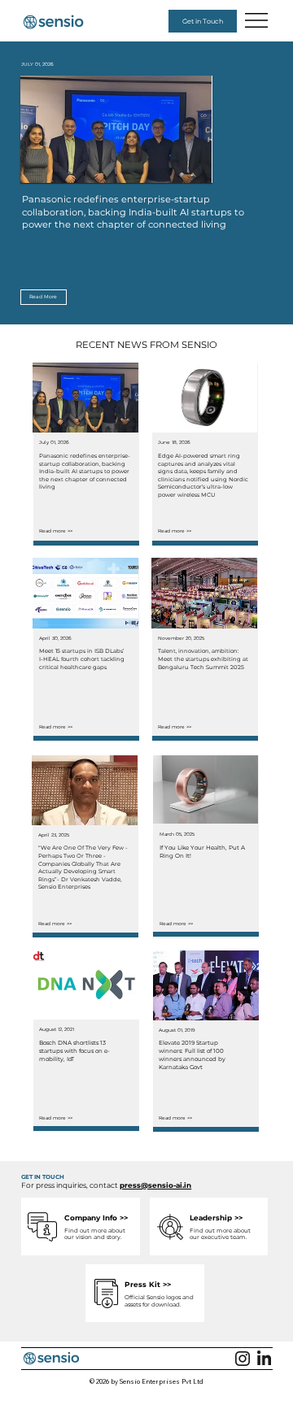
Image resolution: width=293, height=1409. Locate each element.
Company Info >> (96, 1217)
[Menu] (257, 20)
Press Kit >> (148, 1284)
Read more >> (55, 530)
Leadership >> (216, 1217)
